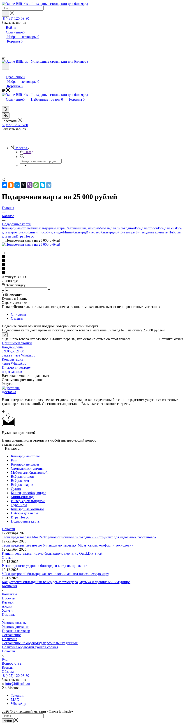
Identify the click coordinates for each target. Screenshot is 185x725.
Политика (9, 639)
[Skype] (42, 185)
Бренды (8, 667)
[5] (92, 273)
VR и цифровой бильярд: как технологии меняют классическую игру (55, 574)
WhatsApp (18, 704)
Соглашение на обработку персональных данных (40, 643)
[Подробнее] (3, 411)
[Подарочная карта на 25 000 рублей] (31, 244)
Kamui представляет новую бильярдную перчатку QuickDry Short (52, 553)
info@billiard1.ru (17, 684)
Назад (28, 152)
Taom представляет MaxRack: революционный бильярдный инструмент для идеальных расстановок (79, 537)
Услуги (7, 610)
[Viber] (29, 185)
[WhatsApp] (36, 185)
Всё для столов (146, 228)
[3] (92, 265)
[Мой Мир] (17, 185)
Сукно (23, 232)
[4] (92, 269)
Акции (7, 606)
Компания (9, 586)
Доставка (9, 392)
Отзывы (17, 318)
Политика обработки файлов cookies (30, 647)
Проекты (9, 598)
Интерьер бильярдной (103, 232)
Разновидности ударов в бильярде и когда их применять (45, 566)
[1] (92, 257)
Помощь (8, 614)
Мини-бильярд (74, 232)
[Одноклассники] (11, 185)
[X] (23, 185)
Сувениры (128, 232)
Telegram (17, 695)
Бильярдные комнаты (152, 232)
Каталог (8, 602)
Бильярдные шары (51, 228)
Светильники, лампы (81, 228)
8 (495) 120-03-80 (16, 18)
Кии (34, 228)
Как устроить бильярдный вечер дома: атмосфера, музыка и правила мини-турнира (66, 582)
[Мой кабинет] (4, 72)
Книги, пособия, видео (45, 232)
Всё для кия (167, 228)
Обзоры (8, 671)
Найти (8, 721)
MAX (15, 699)
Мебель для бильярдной (116, 228)
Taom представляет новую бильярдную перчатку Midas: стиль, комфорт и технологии (68, 545)
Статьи (7, 557)
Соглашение (11, 635)
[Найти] (5, 14)
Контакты (9, 594)
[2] (92, 261)
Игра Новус (25, 236)
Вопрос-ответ (12, 663)
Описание (18, 314)
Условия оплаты (14, 623)
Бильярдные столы (16, 228)
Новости (8, 529)
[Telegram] (48, 185)
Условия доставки (15, 627)
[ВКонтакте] (4, 185)
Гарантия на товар (16, 631)
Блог (5, 659)
